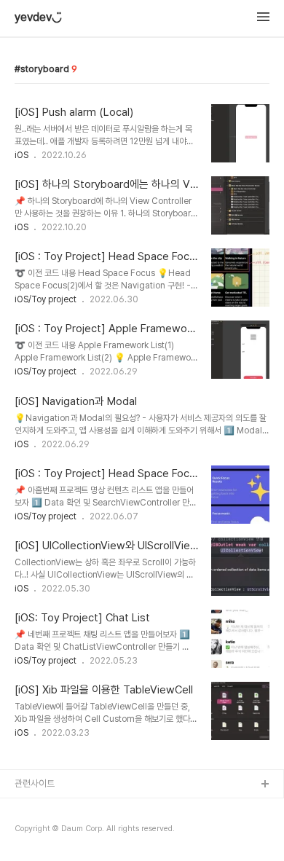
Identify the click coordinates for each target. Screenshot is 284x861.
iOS (21, 155)
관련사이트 (35, 783)
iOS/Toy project (45, 299)
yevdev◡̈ (38, 17)
